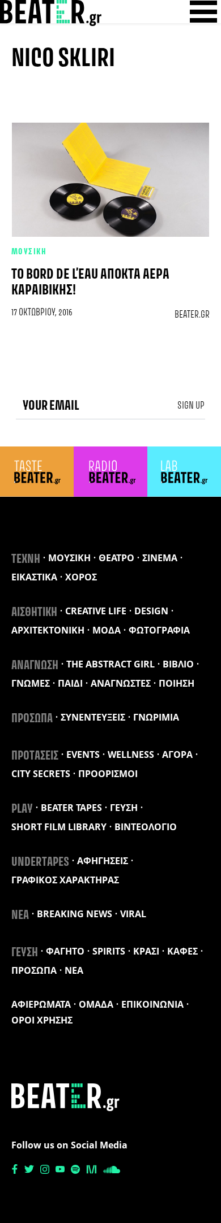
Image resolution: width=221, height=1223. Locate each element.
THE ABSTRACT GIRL (110, 664)
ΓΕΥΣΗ (124, 807)
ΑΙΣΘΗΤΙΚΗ (34, 612)
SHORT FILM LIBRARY (59, 827)
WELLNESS (131, 754)
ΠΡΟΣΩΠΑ (32, 719)
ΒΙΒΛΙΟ (178, 664)
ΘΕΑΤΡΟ (116, 558)
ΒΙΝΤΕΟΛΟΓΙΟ (145, 827)
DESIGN (151, 611)
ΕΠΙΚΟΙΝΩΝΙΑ (152, 1004)
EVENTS (83, 754)
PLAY (22, 809)
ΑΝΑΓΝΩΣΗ (34, 666)
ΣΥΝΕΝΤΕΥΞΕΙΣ (93, 717)
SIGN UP (191, 406)
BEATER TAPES (71, 807)
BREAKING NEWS (74, 914)
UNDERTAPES (40, 862)
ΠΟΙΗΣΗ (176, 683)
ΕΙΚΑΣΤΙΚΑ (34, 577)
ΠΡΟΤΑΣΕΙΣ (34, 756)
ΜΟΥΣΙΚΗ (28, 252)
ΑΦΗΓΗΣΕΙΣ (102, 861)
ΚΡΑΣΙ (146, 951)
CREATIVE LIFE (95, 611)
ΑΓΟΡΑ (177, 754)
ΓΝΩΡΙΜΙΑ (156, 717)
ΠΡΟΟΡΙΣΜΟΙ (108, 773)
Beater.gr (192, 315)
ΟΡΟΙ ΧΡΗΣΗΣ (42, 1020)
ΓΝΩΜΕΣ (30, 683)
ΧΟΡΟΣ (81, 577)
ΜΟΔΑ (106, 630)
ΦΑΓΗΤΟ (65, 951)
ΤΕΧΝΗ (25, 559)
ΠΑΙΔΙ (70, 683)
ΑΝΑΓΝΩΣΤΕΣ (121, 683)
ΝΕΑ (20, 915)
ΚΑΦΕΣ (182, 951)
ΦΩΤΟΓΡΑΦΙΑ (159, 630)
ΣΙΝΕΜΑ (159, 558)
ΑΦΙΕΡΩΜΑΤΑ (41, 1004)
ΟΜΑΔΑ (96, 1004)
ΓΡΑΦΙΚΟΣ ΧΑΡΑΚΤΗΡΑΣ (65, 880)
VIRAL (133, 914)
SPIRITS (108, 951)
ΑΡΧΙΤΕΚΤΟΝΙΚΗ (47, 630)
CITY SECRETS (40, 773)
